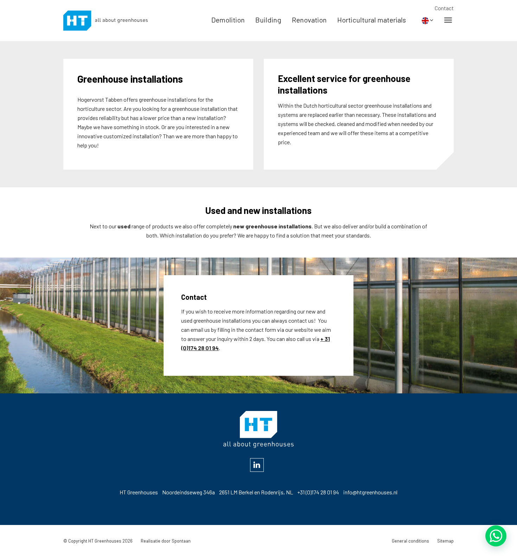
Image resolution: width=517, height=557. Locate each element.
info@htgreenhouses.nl (370, 492)
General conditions (410, 541)
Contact (444, 8)
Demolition (228, 19)
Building (268, 19)
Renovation (309, 19)
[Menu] (448, 19)
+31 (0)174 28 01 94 (318, 492)
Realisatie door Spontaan (166, 541)
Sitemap (445, 541)
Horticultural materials (371, 19)
